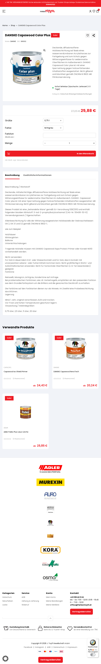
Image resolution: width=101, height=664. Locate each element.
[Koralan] (50, 550)
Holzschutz (7, 597)
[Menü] (97, 639)
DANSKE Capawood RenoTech (66, 371)
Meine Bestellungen (54, 601)
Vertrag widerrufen (81, 611)
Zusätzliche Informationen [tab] (37, 175)
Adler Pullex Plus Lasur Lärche (16, 432)
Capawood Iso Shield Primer (15, 371)
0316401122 (50, 4)
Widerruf (25, 605)
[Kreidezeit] (50, 509)
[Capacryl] (50, 523)
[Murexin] (50, 482)
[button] (44, 50)
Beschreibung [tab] (12, 175)
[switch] (92, 654)
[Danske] (50, 536)
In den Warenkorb (85, 153)
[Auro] (50, 495)
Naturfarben (7, 601)
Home (5, 25)
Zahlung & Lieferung (30, 601)
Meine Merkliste (52, 605)
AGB (23, 597)
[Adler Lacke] (50, 468)
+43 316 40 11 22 (77, 597)
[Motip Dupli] (50, 563)
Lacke (4, 605)
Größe (8, 120)
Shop (13, 25)
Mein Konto (51, 597)
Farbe (8, 127)
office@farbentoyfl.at (81, 605)
